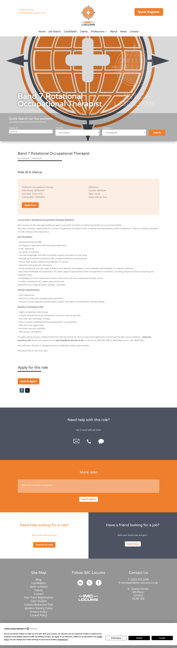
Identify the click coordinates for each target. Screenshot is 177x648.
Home (41, 31)
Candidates (70, 31)
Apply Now (30, 205)
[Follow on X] (27, 390)
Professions (98, 31)
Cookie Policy (38, 615)
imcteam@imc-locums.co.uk (33, 13)
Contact (134, 31)
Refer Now (133, 543)
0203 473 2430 (26, 9)
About (113, 31)
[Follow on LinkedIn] (80, 583)
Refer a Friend (39, 587)
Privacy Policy (38, 612)
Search (157, 132)
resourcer (24, 158)
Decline (139, 638)
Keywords (13, 128)
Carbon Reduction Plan (38, 604)
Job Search (55, 31)
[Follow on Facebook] (22, 390)
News (123, 31)
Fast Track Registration (38, 597)
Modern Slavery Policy (39, 608)
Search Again (28, 381)
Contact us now (44, 544)
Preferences (116, 638)
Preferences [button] (63, 640)
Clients (84, 31)
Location (59, 128)
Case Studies (39, 601)
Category (106, 128)
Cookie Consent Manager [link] (14, 629)
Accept (162, 638)
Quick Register (149, 12)
